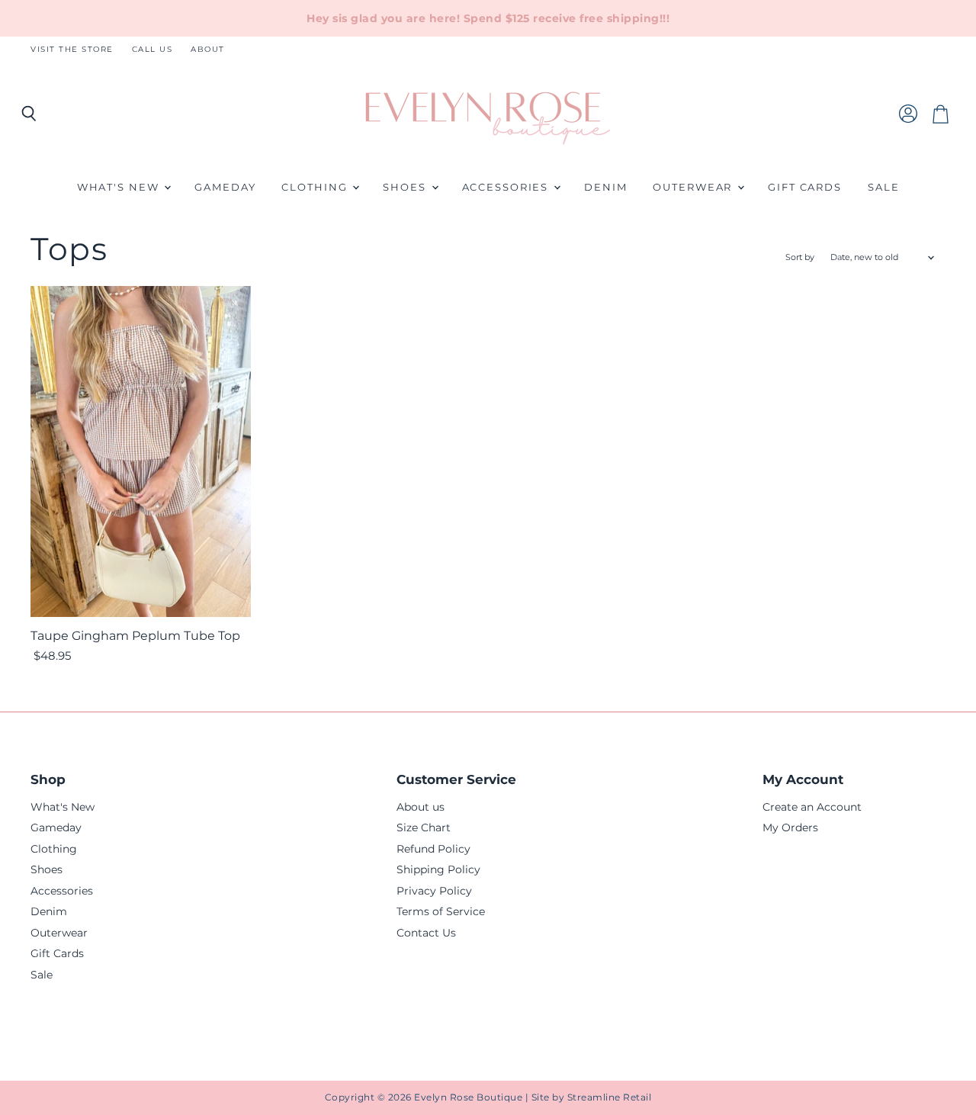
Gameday (224, 187)
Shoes (406, 187)
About (208, 49)
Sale (884, 187)
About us (420, 807)
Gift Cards (805, 187)
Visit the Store (72, 49)
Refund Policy (433, 849)
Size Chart (423, 827)
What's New (120, 187)
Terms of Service (440, 911)
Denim (605, 187)
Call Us (152, 49)
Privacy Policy (434, 891)
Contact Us (426, 933)
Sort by (799, 257)
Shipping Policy (438, 869)
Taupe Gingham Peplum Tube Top (135, 635)
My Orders (790, 827)
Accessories (507, 187)
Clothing (316, 187)
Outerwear (694, 187)
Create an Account (812, 807)
